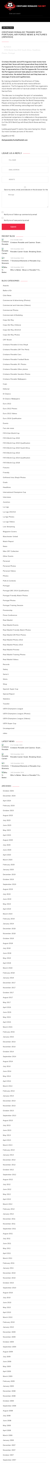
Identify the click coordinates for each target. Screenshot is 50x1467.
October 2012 (8, 1170)
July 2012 (7, 1184)
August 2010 (8, 1293)
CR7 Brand (7, 340)
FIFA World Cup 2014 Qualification (16, 458)
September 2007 (9, 1460)
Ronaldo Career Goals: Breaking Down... (26, 252)
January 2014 (8, 1096)
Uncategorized (8, 728)
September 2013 (9, 1115)
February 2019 (9, 919)
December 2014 (9, 1042)
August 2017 (8, 997)
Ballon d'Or (7, 290)
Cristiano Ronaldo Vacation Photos (16, 374)
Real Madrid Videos (10, 659)
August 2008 (8, 1411)
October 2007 (8, 1455)
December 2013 (9, 1101)
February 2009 (9, 1381)
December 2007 (9, 1445)
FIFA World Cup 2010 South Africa (17, 50)
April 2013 (7, 1140)
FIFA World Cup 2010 (11, 438)
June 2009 (7, 1361)
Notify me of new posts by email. (16, 220)
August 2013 (8, 1120)
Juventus (6, 502)
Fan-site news (8, 428)
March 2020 (7, 860)
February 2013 (9, 1150)
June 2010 (7, 1302)
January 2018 (8, 978)
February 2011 (9, 1263)
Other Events (8, 556)
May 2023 (7, 830)
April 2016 (7, 1007)
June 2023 (7, 825)
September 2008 (9, 1406)
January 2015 (8, 1037)
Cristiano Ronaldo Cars (12, 354)
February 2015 (9, 1032)
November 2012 (9, 1165)
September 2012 (9, 1174)
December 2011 (9, 1219)
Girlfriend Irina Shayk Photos (14, 477)
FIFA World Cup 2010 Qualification (16, 443)
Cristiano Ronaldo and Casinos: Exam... (26, 242)
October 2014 (8, 1051)
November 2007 (9, 1450)
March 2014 (7, 1086)
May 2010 (7, 1307)
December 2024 (9, 796)
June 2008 (7, 1420)
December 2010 (9, 1273)
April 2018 (7, 963)
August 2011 (8, 1234)
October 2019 (8, 879)
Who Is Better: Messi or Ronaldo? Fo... (25, 270)
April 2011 (7, 1253)
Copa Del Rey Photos (11, 335)
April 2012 (7, 1199)
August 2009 (8, 1352)
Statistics (6, 699)
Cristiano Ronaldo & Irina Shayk (15, 345)
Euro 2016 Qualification (12, 418)
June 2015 (7, 1012)
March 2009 (7, 1376)
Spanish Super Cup (10, 689)
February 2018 (9, 973)
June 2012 (7, 1189)
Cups (5, 384)
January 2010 (8, 1327)
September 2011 (9, 1229)
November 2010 (9, 1278)
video (5, 733)
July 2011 (6, 1238)
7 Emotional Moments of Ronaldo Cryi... (26, 261)
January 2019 (8, 924)
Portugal (11, 53)
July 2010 (7, 1297)
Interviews (7, 497)
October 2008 (8, 1401)
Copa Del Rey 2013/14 (12, 330)
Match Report (8, 541)
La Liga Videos (9, 522)
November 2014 (9, 1047)
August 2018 (8, 943)
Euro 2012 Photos (10, 408)
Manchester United (10, 536)
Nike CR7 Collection (11, 551)
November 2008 (9, 1396)
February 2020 (9, 865)
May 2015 (7, 1017)
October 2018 (8, 938)
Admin (8, 47)
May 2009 (7, 1366)
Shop (5, 684)
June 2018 (7, 953)
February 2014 (9, 1091)
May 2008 (7, 1425)
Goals (5, 482)
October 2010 (8, 1283)
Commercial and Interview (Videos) (17, 305)
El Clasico (7, 394)
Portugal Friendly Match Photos (15, 595)
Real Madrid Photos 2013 (13, 645)
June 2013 (7, 1130)
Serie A (6, 674)
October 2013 (8, 1111)
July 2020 (7, 845)
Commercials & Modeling (13, 315)
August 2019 (8, 889)
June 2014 (7, 1071)
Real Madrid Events (10, 625)
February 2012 (9, 1209)
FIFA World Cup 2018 (11, 463)
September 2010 (9, 1288)
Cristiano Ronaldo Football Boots (16, 359)
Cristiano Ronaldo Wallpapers (14, 379)
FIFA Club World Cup (11, 433)
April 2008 (7, 1430)
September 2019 (9, 884)
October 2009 (8, 1342)
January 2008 (8, 1440)
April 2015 (7, 1022)
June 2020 (7, 850)
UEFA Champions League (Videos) (16, 718)
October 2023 (8, 810)
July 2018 (7, 948)
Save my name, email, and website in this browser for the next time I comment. (26, 191)
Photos (4, 53)
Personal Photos (9, 566)
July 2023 (7, 820)
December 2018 (9, 928)
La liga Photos (8, 517)
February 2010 (9, 1322)
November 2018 (9, 933)
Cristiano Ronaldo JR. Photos (14, 364)
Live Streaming (9, 527)
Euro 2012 (7, 404)
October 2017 (8, 992)
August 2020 (8, 840)
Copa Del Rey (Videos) (12, 325)
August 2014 (8, 1061)
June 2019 (7, 899)
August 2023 (8, 815)
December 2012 (9, 1160)
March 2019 (7, 914)
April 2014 (7, 1081)
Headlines (36, 50)
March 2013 (7, 1145)
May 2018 (7, 958)
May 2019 (7, 904)
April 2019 (7, 909)
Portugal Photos (9, 600)
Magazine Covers (10, 531)
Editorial (6, 389)
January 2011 (8, 1268)
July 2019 (7, 894)
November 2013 (9, 1106)
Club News (7, 295)
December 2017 (9, 983)
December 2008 (9, 1391)
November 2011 (9, 1224)
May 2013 (7, 1135)
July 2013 (7, 1125)
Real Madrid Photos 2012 (13, 640)
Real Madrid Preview (11, 650)
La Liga (6, 507)
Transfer (6, 704)
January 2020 (8, 869)
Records (6, 664)
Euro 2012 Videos (10, 413)
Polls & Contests (9, 581)
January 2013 (8, 1155)
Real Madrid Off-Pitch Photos (14, 635)
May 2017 (7, 1002)
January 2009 (8, 1386)
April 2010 (7, 1312)
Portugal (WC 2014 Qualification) (16, 591)
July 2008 (7, 1416)
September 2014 (9, 1056)
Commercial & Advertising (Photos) (16, 300)
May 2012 (7, 1194)
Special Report (9, 694)
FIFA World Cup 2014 (11, 453)
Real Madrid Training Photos (14, 654)
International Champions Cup (14, 492)
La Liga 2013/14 (9, 512)
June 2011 (7, 1243)
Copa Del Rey (8, 320)
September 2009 (9, 1347)
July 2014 (7, 1066)
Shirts (5, 679)
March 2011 (7, 1258)
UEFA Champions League (13, 709)
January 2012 (8, 1214)
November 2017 (9, 988)
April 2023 (7, 835)
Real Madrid (8, 620)
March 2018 (7, 968)
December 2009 (9, 1332)
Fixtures (6, 468)
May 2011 (7, 1248)
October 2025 (8, 791)
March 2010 (7, 1317)
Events (5, 423)
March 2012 (7, 1204)
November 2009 (9, 1337)
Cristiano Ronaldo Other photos (15, 369)
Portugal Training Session (13, 605)
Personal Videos (9, 571)
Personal (6, 561)
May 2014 (7, 1076)
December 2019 (9, 874)
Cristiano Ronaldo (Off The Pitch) (16, 349)
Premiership (7, 610)
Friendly (6, 472)
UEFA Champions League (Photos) (16, 714)
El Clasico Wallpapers (11, 399)
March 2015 (7, 1027)
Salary (5, 669)
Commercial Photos (10, 310)
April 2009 (7, 1371)
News (5, 546)
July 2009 (7, 1357)
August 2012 (8, 1179)
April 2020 (7, 855)
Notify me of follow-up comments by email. (20, 214)
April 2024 (7, 801)
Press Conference (10, 615)
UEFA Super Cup (9, 723)
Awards (6, 285)
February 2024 (9, 805)
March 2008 (7, 1435)
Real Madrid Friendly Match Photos (17, 630)
